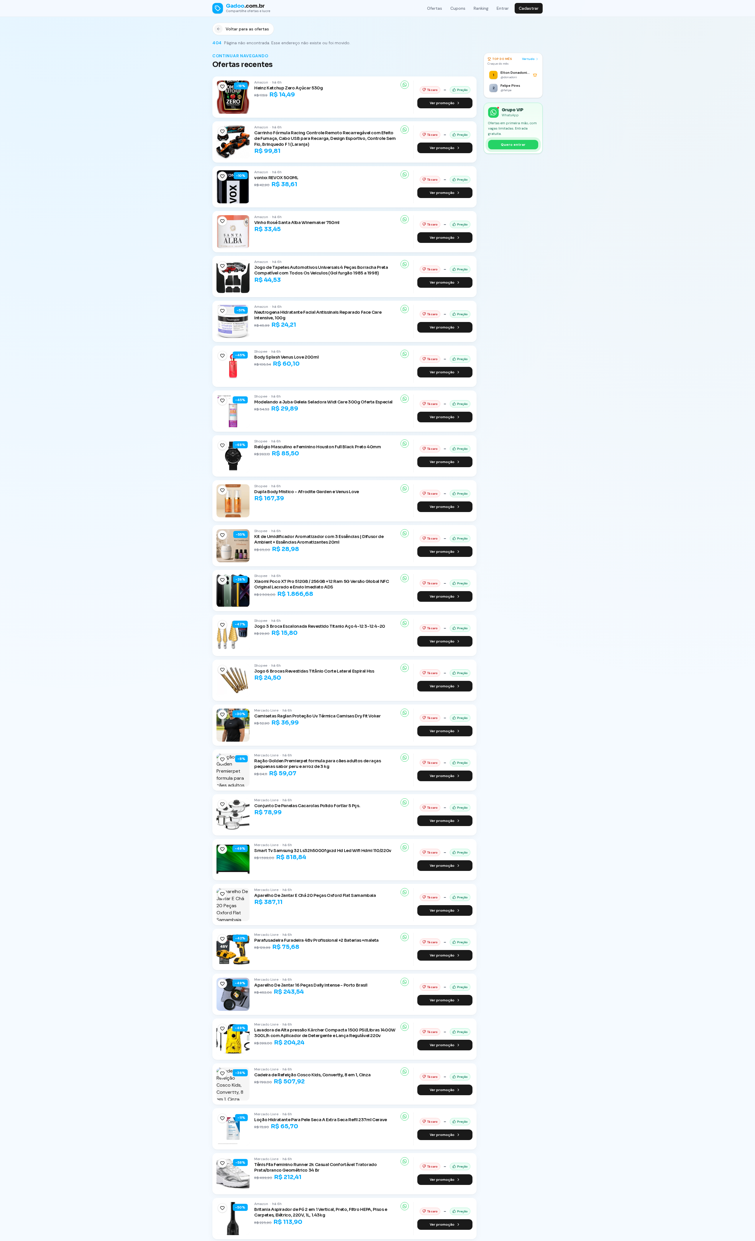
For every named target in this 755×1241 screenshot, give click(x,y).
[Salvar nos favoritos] (222, 86)
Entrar (503, 8)
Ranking (481, 8)
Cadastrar (529, 8)
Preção (462, 90)
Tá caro (432, 90)
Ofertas (434, 8)
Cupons (457, 8)
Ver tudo (528, 59)
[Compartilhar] (405, 85)
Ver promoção (442, 103)
